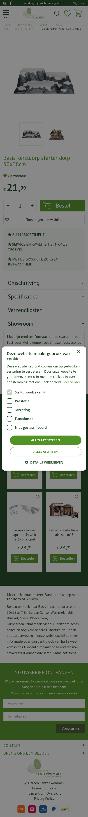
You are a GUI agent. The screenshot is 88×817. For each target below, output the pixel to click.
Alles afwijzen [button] (45, 452)
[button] (44, 462)
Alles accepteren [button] (45, 440)
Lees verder (71, 382)
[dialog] (44, 408)
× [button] (78, 351)
